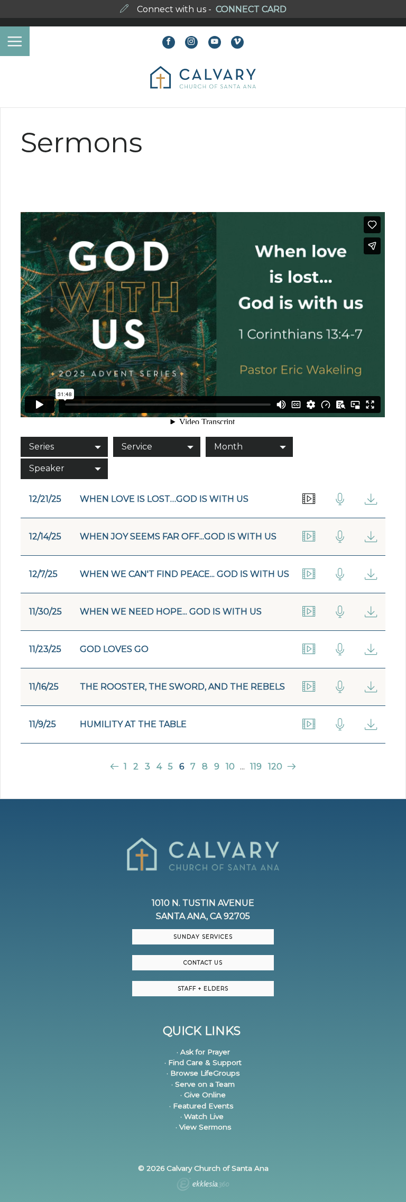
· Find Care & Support (203, 1062)
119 (256, 766)
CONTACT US (203, 962)
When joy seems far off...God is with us (178, 536)
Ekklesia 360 (203, 1186)
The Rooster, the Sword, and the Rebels (182, 687)
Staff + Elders (203, 988)
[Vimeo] (237, 42)
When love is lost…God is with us (164, 499)
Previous (115, 766)
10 (230, 766)
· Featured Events (201, 1106)
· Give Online (203, 1094)
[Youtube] (214, 42)
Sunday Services (203, 936)
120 (275, 766)
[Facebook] (168, 42)
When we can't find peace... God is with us (184, 574)
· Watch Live (202, 1116)
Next (290, 766)
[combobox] (64, 447)
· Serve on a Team (203, 1084)
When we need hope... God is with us (171, 612)
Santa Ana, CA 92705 (203, 916)
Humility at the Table (133, 724)
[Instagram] (191, 42)
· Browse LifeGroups (203, 1073)
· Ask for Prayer (203, 1052)
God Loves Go (114, 649)
